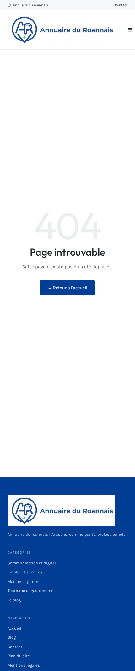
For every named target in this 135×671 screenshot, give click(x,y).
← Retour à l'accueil (67, 287)
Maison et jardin (23, 581)
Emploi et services (25, 572)
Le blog (14, 600)
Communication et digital (32, 563)
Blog (12, 637)
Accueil (14, 628)
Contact (121, 5)
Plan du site (19, 655)
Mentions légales (24, 665)
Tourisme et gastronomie (31, 590)
